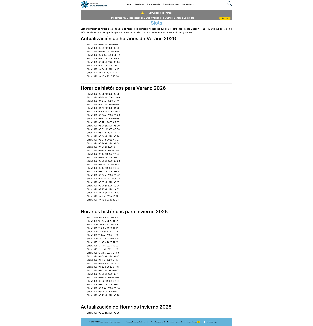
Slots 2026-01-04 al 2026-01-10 (103, 256)
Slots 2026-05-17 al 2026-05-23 (103, 122)
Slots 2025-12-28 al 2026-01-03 (103, 253)
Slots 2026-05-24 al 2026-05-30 (103, 126)
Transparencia (153, 4)
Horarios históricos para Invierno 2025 (124, 211)
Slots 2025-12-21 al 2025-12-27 (102, 249)
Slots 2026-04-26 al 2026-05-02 (103, 111)
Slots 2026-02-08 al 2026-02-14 (103, 274)
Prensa (225, 18)
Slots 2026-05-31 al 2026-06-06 (103, 129)
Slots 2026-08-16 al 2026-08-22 (103, 44)
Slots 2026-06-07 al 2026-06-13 (103, 132)
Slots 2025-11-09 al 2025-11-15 (102, 228)
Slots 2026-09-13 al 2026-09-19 (103, 58)
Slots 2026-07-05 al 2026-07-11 (103, 147)
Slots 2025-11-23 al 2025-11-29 (102, 235)
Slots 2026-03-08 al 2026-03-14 (103, 288)
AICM (129, 4)
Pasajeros (139, 4)
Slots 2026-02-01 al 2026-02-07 (103, 270)
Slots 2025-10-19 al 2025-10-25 (102, 217)
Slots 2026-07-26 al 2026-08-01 (103, 157)
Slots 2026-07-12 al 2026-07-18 (103, 150)
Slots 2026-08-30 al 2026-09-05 (103, 51)
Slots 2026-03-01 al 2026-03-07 (103, 284)
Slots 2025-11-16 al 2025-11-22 (102, 231)
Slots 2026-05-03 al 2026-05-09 (103, 115)
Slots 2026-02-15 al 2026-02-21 (103, 277)
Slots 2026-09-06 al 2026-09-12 (103, 55)
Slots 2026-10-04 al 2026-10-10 (103, 69)
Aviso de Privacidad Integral (135, 322)
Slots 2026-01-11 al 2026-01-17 (102, 260)
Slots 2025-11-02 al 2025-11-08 (102, 224)
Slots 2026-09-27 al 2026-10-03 (103, 65)
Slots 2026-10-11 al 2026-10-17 (102, 72)
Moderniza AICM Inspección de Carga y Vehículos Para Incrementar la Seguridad (152, 18)
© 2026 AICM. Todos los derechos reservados (105, 322)
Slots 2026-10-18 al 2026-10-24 (103, 76)
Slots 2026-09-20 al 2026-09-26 (103, 62)
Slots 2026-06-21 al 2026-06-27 (103, 140)
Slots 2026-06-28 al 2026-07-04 (103, 143)
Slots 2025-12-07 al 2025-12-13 (102, 242)
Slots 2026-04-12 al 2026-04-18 (103, 104)
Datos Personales (171, 4)
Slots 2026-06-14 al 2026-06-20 (103, 136)
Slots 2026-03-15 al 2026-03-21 (103, 291)
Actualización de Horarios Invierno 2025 (126, 307)
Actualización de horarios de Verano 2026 (128, 38)
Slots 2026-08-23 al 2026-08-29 (103, 48)
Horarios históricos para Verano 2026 (123, 88)
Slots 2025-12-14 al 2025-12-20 (102, 245)
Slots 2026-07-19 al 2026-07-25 (103, 154)
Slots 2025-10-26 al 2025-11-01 (102, 221)
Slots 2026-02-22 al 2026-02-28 (103, 281)
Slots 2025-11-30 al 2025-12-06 (103, 238)
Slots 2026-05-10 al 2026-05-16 (103, 118)
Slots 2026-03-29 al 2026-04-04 (103, 97)
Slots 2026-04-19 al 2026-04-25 (103, 108)
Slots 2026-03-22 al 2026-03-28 (103, 94)
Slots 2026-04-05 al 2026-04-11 (103, 101)
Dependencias (189, 4)
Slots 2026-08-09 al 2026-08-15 (103, 164)
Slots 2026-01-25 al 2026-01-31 (103, 267)
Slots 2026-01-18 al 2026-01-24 (103, 263)
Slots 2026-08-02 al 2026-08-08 (103, 161)
